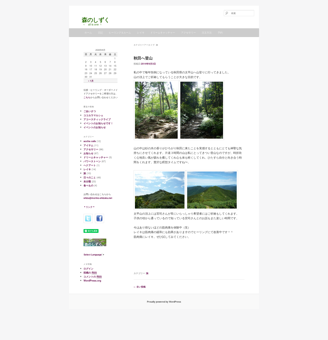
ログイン (88, 268)
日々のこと (90, 177)
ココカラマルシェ (93, 115)
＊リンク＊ (89, 207)
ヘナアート (90, 165)
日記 (100, 32)
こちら (87, 97)
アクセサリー (188, 32)
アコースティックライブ (97, 119)
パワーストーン (92, 161)
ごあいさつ (90, 111)
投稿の (90, 272)
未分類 (87, 181)
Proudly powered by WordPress (164, 301)
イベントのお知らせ (95, 127)
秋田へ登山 (143, 58)
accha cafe (90, 141)
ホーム (88, 32)
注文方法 (207, 32)
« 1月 (91, 80)
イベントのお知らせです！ (98, 123)
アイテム (88, 145)
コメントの (93, 276)
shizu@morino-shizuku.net (98, 198)
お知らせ (88, 153)
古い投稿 (140, 286)
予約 (220, 32)
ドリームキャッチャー (162, 32)
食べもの (88, 185)
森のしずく (90, 19)
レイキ (140, 32)
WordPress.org (92, 280)
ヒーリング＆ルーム (120, 32)
